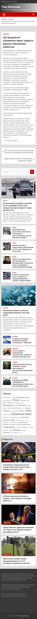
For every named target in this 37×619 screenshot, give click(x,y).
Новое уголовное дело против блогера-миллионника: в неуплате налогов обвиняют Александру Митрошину (22, 263)
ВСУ (14, 397)
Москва (22, 405)
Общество (8, 439)
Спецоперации (22, 427)
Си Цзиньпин (13, 422)
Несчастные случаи (14, 408)
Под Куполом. (11, 6)
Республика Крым (16, 417)
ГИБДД (15, 400)
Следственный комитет (23, 424)
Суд (10, 430)
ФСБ (11, 432)
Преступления (6, 414)
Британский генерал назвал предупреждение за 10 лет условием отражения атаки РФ (16, 561)
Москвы (5, 408)
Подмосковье (14, 411)
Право (5, 200)
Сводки (5, 308)
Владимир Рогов (7, 400)
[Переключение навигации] (4, 14)
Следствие (8, 427)
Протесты (5, 417)
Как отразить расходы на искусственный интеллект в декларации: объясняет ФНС (19, 152)
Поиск (32, 172)
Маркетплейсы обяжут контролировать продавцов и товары (18, 160)
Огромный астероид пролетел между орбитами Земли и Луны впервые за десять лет (16, 467)
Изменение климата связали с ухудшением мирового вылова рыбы (16, 312)
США (12, 420)
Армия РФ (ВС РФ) (7, 397)
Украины (6, 432)
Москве (28, 405)
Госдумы (23, 400)
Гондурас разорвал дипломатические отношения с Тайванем (21, 341)
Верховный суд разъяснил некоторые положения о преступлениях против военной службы (21, 234)
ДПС (28, 400)
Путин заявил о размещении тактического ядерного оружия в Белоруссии (22, 354)
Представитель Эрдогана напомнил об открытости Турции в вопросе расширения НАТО (18, 529)
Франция (16, 432)
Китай (9, 403)
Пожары (21, 411)
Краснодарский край (17, 403)
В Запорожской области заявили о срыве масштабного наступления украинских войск (22, 368)
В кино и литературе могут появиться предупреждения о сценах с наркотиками (21, 278)
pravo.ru (14, 141)
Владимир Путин (22, 397)
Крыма (16, 405)
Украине (24, 430)
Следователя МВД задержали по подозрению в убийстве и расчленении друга (23, 383)
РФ (10, 417)
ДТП (5, 403)
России (25, 417)
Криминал (8, 405)
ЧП (20, 432)
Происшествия (21, 414)
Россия (6, 420)
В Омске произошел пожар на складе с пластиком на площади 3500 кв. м (17, 498)
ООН (23, 408)
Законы (6, 34)
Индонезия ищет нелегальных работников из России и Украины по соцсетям (22, 248)
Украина (17, 430)
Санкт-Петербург (20, 420)
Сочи (16, 427)
